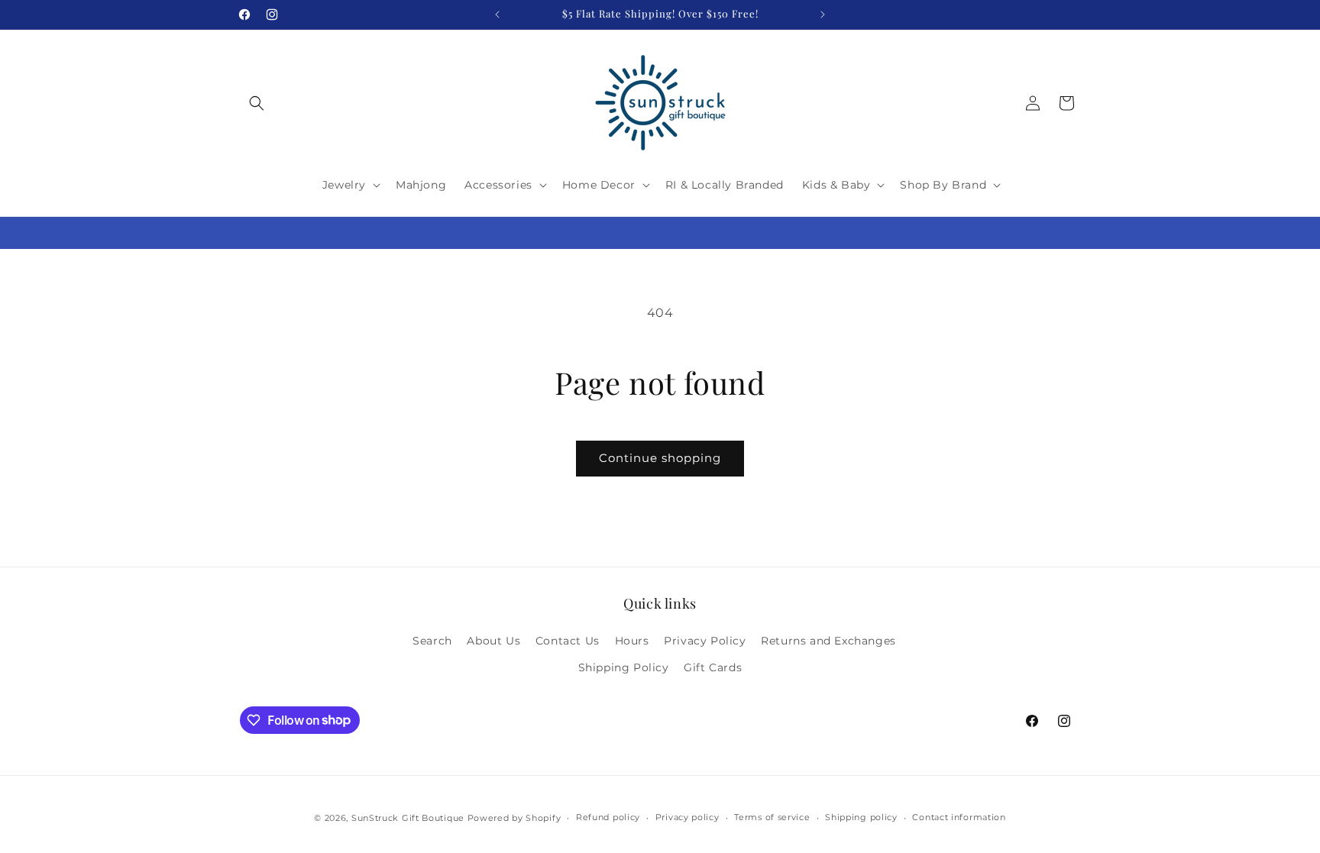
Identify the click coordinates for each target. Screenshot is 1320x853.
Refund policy (608, 817)
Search (432, 641)
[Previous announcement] (497, 14)
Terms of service (772, 817)
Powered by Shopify (514, 818)
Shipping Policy (623, 667)
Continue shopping (660, 458)
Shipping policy (861, 817)
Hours (632, 641)
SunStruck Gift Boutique (407, 818)
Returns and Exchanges (828, 641)
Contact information (958, 817)
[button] (256, 103)
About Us (493, 641)
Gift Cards (713, 667)
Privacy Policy (705, 641)
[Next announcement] (823, 14)
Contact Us (567, 641)
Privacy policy (687, 817)
